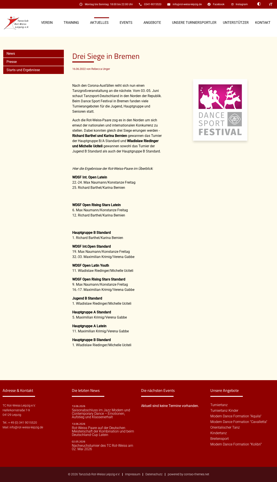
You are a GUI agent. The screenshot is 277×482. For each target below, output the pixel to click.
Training (71, 23)
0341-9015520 (152, 4)
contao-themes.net (196, 474)
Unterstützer (236, 23)
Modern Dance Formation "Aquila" (235, 416)
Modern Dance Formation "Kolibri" (236, 444)
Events (126, 23)
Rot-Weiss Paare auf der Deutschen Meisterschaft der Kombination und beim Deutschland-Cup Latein (103, 431)
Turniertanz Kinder (224, 410)
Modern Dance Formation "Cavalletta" (238, 422)
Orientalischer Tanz (225, 427)
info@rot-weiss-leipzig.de (187, 4)
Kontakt (263, 23)
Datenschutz (154, 474)
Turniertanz (219, 405)
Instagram (242, 4)
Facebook (218, 4)
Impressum (132, 474)
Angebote (152, 23)
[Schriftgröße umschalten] (271, 4)
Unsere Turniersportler (194, 23)
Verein (47, 23)
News (10, 53)
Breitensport (219, 438)
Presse (11, 62)
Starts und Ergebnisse (23, 70)
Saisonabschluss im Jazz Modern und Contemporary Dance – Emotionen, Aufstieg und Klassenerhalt (101, 413)
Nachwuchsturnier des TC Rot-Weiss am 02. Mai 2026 (102, 447)
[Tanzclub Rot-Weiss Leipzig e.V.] (18, 23)
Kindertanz (218, 433)
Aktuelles (99, 23)
